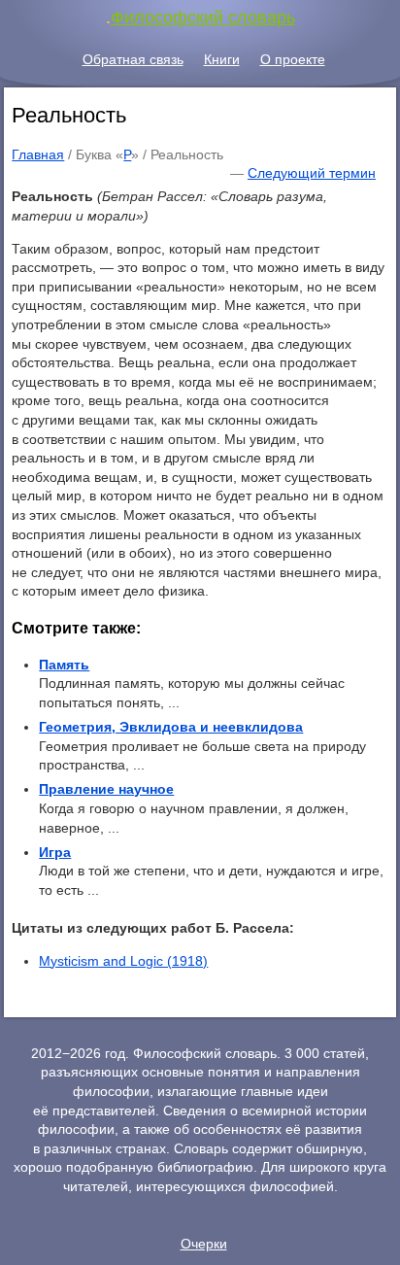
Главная (38, 154)
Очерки (204, 1243)
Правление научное (106, 789)
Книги (222, 59)
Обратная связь (133, 59)
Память (64, 664)
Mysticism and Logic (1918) (123, 961)
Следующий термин (312, 173)
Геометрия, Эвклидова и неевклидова (171, 727)
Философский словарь (203, 17)
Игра (55, 852)
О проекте (292, 59)
